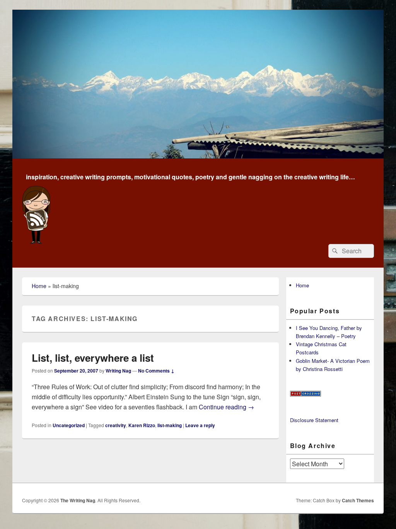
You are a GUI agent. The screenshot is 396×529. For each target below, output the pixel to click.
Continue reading (226, 406)
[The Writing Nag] (198, 155)
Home (39, 286)
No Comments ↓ (156, 370)
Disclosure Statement (314, 420)
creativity (115, 425)
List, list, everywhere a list (93, 357)
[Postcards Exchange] (305, 394)
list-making (169, 425)
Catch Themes (358, 500)
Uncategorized (69, 425)
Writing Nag (118, 370)
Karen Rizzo (141, 425)
